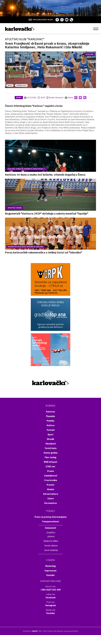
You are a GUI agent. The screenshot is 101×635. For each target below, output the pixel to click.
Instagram (50, 605)
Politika (50, 420)
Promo (50, 471)
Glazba (50, 489)
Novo (10, 85)
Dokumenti (50, 528)
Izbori (50, 498)
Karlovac (50, 411)
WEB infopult (50, 462)
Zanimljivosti (50, 475)
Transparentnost (50, 521)
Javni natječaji (51, 550)
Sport (19, 97)
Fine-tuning (50, 457)
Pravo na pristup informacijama (50, 517)
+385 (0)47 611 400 (51, 589)
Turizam (50, 430)
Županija (50, 416)
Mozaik (50, 439)
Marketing (50, 566)
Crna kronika (50, 480)
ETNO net (50, 466)
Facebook (50, 597)
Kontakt (50, 575)
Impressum (50, 570)
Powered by (30, 631)
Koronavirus (50, 503)
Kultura (50, 425)
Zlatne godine (51, 452)
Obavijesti (50, 443)
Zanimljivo (21, 85)
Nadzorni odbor (51, 541)
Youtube (50, 613)
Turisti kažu (51, 448)
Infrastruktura (50, 494)
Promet (50, 484)
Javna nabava (51, 545)
